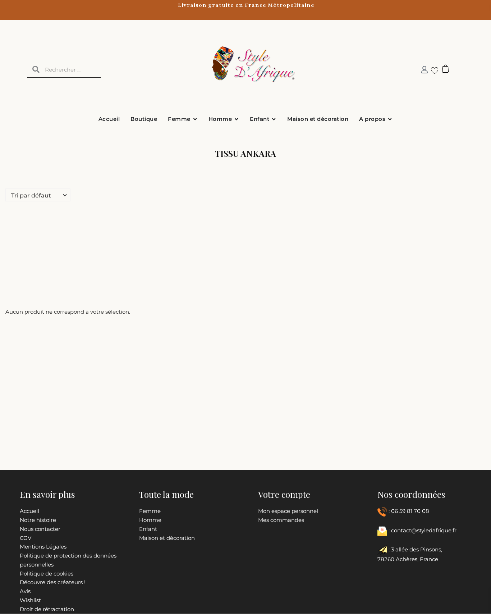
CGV (25, 538)
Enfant (148, 529)
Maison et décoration (167, 538)
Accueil (29, 511)
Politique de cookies (46, 573)
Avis (25, 591)
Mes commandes (281, 520)
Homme (150, 520)
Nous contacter (40, 529)
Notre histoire (38, 520)
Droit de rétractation (47, 609)
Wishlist (30, 600)
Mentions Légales (43, 546)
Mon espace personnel (288, 511)
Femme (150, 511)
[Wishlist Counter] (431, 70)
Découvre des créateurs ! (53, 582)
